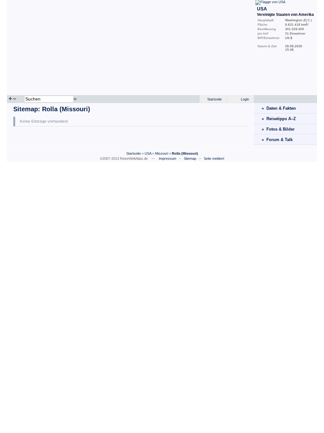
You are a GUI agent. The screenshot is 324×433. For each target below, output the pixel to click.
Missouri (161, 153)
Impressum (167, 158)
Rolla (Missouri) (66, 109)
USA (148, 153)
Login (245, 99)
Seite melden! (214, 158)
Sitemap (25, 109)
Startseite (214, 99)
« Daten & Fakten (279, 108)
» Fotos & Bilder (278, 129)
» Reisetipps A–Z (279, 118)
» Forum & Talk (277, 139)
